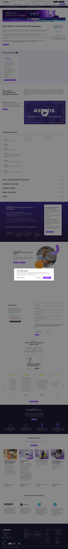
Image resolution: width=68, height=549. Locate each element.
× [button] (51, 270)
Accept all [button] (47, 277)
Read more (34, 274)
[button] (21, 277)
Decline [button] (38, 277)
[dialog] (34, 274)
